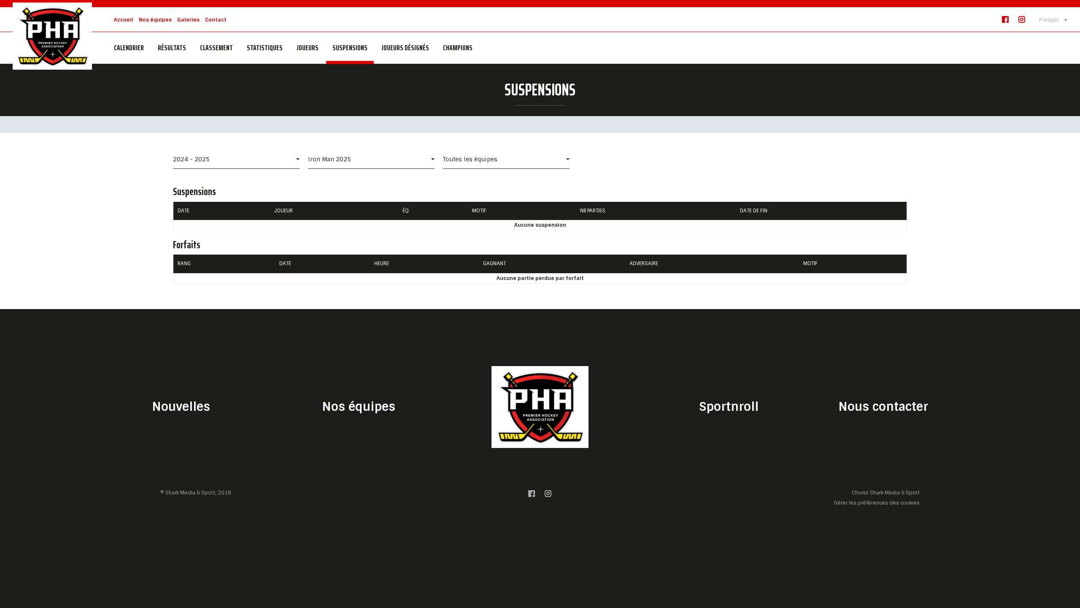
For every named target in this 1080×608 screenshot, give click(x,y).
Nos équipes (155, 19)
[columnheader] (221, 211)
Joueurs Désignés (405, 48)
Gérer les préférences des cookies (877, 502)
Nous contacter (883, 407)
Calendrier (129, 48)
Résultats (172, 48)
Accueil (123, 19)
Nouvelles (181, 407)
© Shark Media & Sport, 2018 (195, 492)
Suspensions (349, 48)
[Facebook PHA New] (1005, 21)
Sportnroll (729, 407)
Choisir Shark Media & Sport (886, 493)
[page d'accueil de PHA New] (52, 35)
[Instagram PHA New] (1021, 21)
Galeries (188, 19)
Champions (457, 48)
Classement (216, 48)
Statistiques (265, 48)
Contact (216, 19)
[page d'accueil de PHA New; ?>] (540, 407)
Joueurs (308, 48)
